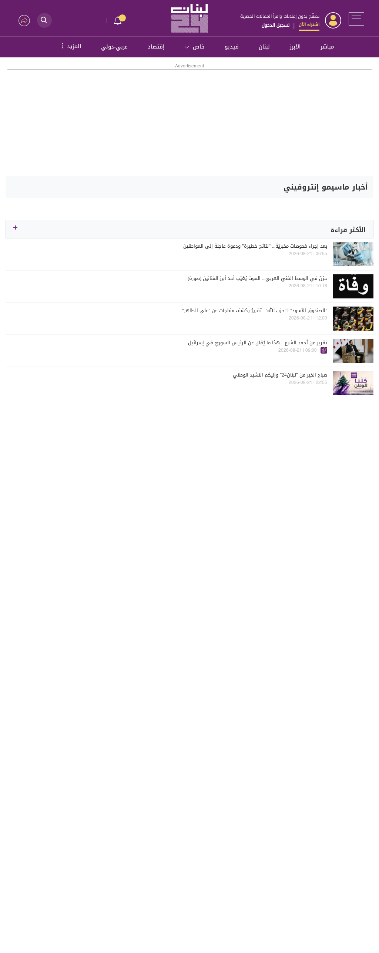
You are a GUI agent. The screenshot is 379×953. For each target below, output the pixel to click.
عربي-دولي (114, 46)
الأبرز (295, 46)
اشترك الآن (309, 24)
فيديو (232, 46)
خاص (199, 46)
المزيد (70, 45)
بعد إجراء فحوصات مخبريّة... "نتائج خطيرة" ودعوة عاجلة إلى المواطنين (255, 246)
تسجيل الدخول (275, 25)
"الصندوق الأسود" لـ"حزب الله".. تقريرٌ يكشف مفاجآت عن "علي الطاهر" (254, 311)
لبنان (264, 46)
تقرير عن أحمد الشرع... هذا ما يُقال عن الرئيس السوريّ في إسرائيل (257, 343)
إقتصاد (156, 46)
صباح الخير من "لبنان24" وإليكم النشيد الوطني (280, 375)
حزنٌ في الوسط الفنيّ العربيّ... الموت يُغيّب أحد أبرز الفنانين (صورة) (257, 278)
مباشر (327, 46)
